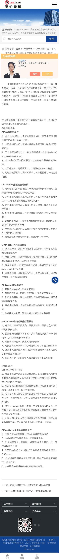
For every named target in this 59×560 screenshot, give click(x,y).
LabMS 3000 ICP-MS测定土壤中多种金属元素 (30, 491)
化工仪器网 (35, 546)
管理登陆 (52, 543)
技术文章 (28, 49)
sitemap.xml (29, 549)
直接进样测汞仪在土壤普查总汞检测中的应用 (30, 485)
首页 (18, 49)
